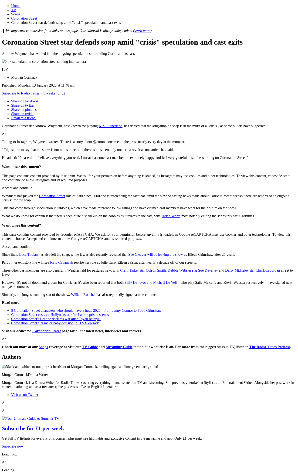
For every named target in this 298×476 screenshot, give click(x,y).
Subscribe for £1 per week (33, 428)
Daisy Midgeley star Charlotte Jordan (252, 270)
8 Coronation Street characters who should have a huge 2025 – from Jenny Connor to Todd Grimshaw (86, 310)
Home (15, 6)
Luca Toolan (28, 254)
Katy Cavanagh (61, 262)
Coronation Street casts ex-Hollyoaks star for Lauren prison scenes (60, 315)
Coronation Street (24, 18)
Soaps (15, 14)
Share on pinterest (24, 110)
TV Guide (90, 347)
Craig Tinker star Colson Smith (143, 270)
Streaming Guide (119, 347)
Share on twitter (22, 105)
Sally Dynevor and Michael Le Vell (151, 282)
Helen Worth (171, 216)
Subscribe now (13, 446)
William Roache (83, 295)
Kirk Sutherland (110, 126)
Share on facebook (25, 101)
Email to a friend (23, 118)
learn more (142, 31)
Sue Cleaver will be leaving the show (155, 254)
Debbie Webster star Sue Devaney (193, 270)
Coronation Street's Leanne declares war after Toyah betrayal (56, 319)
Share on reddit (22, 114)
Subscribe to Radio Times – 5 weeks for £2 (33, 93)
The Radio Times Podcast (269, 347)
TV (13, 10)
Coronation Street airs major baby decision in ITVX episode (55, 323)
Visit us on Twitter (24, 395)
